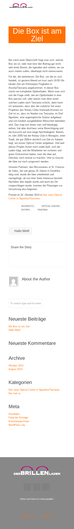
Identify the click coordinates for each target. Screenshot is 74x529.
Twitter (46, 487)
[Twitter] (26, 253)
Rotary (25, 210)
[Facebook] (16, 253)
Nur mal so (14, 393)
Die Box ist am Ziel (19, 326)
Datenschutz (27, 516)
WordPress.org (17, 425)
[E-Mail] (36, 261)
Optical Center (51, 206)
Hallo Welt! (21, 231)
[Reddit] (45, 253)
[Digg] (55, 253)
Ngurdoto (27, 206)
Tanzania (42, 210)
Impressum (47, 516)
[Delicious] (16, 261)
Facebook (36, 487)
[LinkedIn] (36, 253)
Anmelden (14, 414)
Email (27, 487)
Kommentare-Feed (19, 421)
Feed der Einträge (18, 417)
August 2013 (15, 369)
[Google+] (26, 261)
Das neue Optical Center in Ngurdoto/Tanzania (34, 389)
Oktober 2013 (16, 365)
